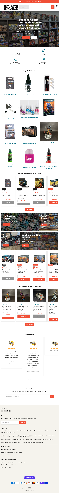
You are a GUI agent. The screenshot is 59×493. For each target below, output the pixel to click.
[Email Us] (16, 61)
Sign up (23, 422)
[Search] (52, 7)
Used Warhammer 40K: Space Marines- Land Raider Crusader (38, 308)
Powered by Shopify (29, 490)
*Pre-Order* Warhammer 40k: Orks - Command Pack (23, 195)
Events (33, 37)
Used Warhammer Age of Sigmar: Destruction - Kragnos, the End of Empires (7, 308)
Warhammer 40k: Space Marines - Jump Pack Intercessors (23, 271)
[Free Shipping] (16, 52)
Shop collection (29, 209)
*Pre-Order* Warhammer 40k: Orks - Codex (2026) (39, 194)
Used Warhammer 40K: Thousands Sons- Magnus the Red (23, 308)
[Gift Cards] (43, 61)
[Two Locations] (43, 52)
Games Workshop (5, 197)
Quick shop (8, 199)
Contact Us (26, 37)
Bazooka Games (5, 312)
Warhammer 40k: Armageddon (6, 270)
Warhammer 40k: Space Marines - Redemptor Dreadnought (39, 271)
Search (29, 487)
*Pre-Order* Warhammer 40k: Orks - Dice (8, 194)
